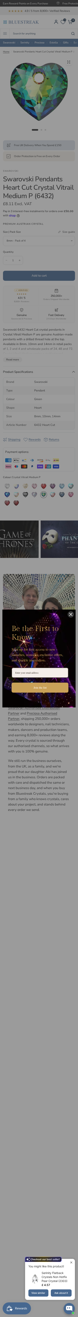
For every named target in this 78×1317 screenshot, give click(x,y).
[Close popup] (71, 1262)
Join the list (40, 687)
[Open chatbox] (69, 1308)
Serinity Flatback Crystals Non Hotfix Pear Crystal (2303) (54, 1277)
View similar (38, 1292)
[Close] (71, 614)
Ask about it (61, 1292)
